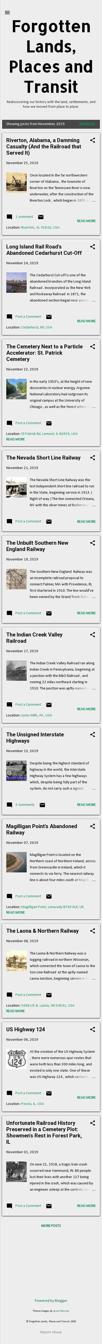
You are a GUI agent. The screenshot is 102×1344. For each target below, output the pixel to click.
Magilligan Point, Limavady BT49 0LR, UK (52, 907)
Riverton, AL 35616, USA (40, 228)
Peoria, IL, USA (32, 1104)
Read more (86, 221)
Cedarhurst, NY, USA (36, 328)
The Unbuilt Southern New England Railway (37, 546)
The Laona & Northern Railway (42, 931)
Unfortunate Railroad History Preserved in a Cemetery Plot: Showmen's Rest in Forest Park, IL (44, 1132)
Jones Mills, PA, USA (36, 715)
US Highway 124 (25, 1029)
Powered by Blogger (51, 1301)
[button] (92, 141)
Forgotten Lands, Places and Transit (51, 56)
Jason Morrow (61, 1311)
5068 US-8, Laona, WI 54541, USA (48, 1006)
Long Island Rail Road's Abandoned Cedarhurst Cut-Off (44, 250)
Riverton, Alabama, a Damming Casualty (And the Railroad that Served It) (43, 146)
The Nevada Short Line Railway (43, 458)
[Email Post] (41, 219)
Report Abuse (51, 1332)
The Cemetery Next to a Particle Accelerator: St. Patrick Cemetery (44, 352)
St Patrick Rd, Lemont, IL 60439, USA (49, 434)
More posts (51, 1226)
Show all (87, 124)
